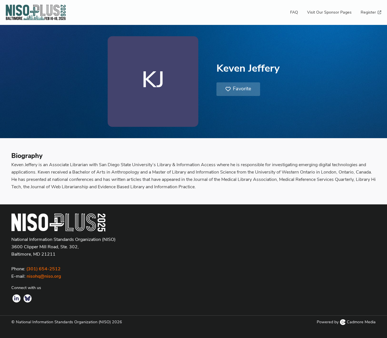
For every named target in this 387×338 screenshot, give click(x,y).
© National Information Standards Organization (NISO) (66, 322)
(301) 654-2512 (43, 269)
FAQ (294, 12)
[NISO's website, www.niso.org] (193, 222)
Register (369, 12)
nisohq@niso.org (44, 276)
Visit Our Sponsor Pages (329, 12)
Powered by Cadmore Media (346, 322)
